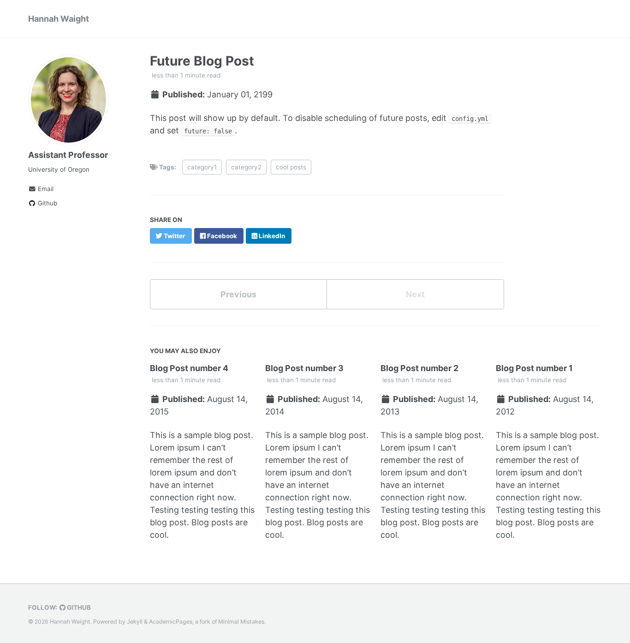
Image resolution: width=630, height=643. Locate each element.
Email (44, 188)
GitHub (78, 607)
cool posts (291, 167)
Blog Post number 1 (534, 368)
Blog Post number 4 (189, 368)
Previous (238, 294)
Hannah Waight (58, 19)
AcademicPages (170, 621)
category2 (246, 167)
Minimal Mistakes (241, 621)
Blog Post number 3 (304, 368)
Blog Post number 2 (419, 368)
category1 (202, 167)
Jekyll (135, 621)
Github (46, 203)
